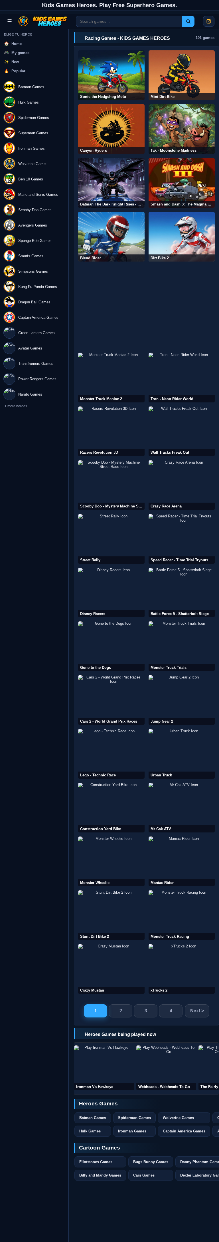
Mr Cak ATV (161, 829)
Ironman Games (132, 1131)
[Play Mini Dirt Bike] (182, 75)
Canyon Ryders (93, 150)
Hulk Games (90, 1131)
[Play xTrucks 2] (182, 969)
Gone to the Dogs (95, 667)
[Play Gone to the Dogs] (111, 646)
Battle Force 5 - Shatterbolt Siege (180, 614)
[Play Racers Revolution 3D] (111, 431)
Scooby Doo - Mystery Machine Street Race (112, 506)
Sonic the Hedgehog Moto (103, 96)
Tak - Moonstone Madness (173, 150)
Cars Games (144, 1175)
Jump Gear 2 (162, 721)
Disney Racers (92, 614)
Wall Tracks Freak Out (170, 452)
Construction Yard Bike (100, 829)
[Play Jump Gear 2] (182, 700)
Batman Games (92, 1118)
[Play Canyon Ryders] (111, 129)
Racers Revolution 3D (99, 452)
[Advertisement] (146, 307)
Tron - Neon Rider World (172, 399)
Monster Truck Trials (168, 667)
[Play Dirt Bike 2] (182, 237)
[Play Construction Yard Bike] (111, 807)
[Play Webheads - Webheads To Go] (166, 1067)
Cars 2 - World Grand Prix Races (108, 721)
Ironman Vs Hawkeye (94, 1087)
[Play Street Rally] (111, 539)
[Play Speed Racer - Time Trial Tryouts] (182, 539)
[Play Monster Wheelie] (111, 861)
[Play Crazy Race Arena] (182, 485)
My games (20, 53)
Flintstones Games (95, 1162)
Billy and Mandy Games (100, 1175)
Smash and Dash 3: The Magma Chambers (183, 204)
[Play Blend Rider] (111, 237)
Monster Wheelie (95, 883)
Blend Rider (90, 258)
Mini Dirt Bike (163, 96)
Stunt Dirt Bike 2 (94, 936)
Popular (18, 71)
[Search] (188, 21)
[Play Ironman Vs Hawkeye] (104, 1067)
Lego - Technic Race (98, 775)
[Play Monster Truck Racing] (182, 915)
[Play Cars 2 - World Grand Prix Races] (111, 700)
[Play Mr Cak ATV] (182, 807)
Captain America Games (184, 1131)
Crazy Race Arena (166, 506)
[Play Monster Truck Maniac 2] (111, 377)
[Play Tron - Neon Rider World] (182, 377)
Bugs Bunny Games (150, 1162)
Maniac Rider (162, 883)
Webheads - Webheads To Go (164, 1087)
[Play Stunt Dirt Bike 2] (111, 915)
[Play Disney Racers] (111, 593)
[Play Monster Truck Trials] (182, 646)
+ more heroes (16, 406)
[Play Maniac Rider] (182, 861)
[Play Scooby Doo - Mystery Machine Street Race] (111, 485)
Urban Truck (161, 775)
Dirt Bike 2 (160, 258)
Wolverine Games (178, 1118)
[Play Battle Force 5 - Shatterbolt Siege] (182, 593)
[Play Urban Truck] (182, 754)
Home (16, 44)
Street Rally (90, 560)
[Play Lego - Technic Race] (111, 754)
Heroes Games (98, 1104)
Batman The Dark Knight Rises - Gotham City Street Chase (112, 204)
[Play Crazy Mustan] (111, 969)
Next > (197, 1010)
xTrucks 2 (159, 990)
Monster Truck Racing (170, 936)
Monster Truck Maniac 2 (101, 399)
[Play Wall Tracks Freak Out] (182, 431)
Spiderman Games (134, 1118)
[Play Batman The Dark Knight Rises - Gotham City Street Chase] (111, 183)
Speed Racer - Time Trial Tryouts (179, 560)
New (15, 62)
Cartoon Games (99, 1148)
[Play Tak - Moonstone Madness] (182, 129)
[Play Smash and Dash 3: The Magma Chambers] (182, 183)
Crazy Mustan (92, 990)
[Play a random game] (208, 21)
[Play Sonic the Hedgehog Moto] (111, 75)
